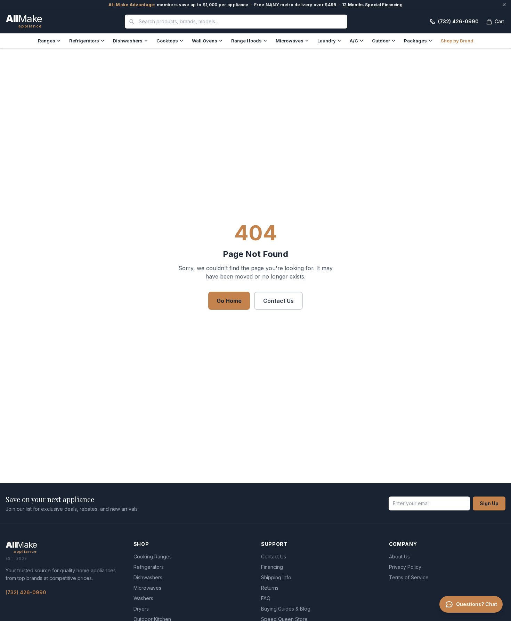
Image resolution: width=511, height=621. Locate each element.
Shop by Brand (457, 40)
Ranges (46, 40)
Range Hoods (246, 40)
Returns (269, 588)
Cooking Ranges (152, 556)
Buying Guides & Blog (285, 609)
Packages (415, 40)
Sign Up (489, 503)
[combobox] (236, 22)
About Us (399, 556)
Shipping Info (276, 577)
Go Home (229, 300)
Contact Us (278, 300)
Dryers (141, 609)
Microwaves (289, 40)
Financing (272, 567)
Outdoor (381, 40)
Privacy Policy (405, 567)
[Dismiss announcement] (504, 5)
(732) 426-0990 (26, 592)
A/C (354, 40)
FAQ (265, 598)
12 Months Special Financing (372, 4)
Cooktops (167, 40)
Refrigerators (84, 40)
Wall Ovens (204, 40)
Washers (143, 598)
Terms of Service (409, 577)
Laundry (326, 40)
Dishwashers (128, 40)
